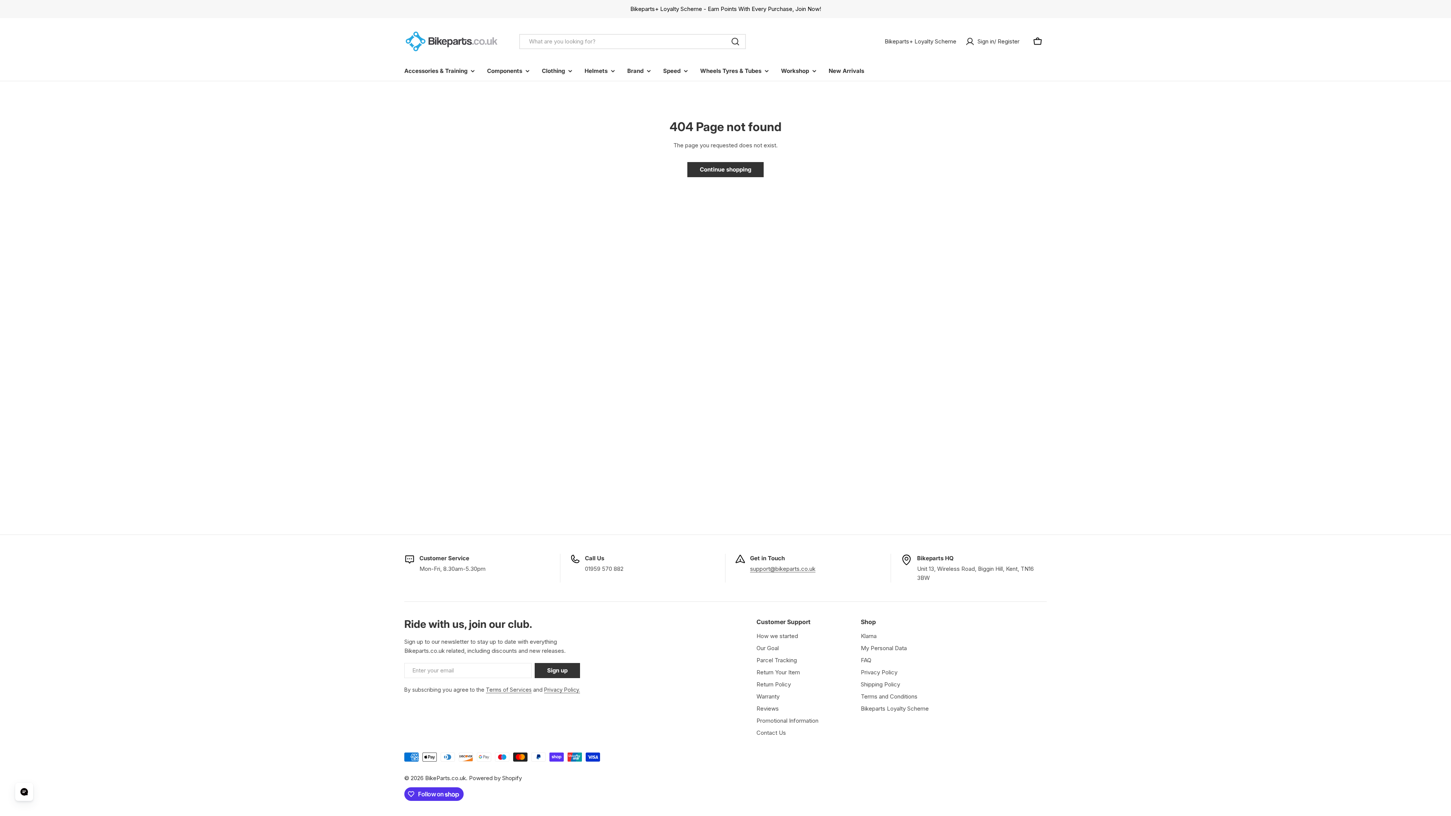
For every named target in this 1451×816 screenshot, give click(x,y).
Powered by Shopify (495, 778)
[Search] (735, 41)
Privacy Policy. (562, 689)
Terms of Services (509, 689)
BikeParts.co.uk (445, 778)
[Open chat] (24, 792)
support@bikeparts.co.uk (782, 568)
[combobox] (632, 41)
